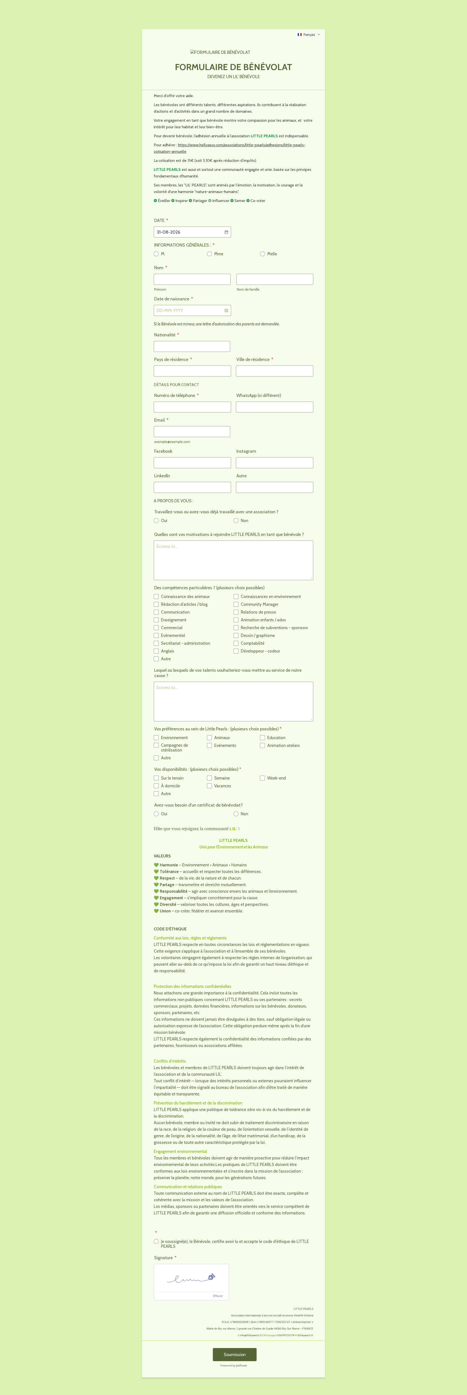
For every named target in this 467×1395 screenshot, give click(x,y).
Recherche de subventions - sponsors (274, 627)
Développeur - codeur (260, 651)
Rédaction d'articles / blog (184, 604)
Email (161, 420)
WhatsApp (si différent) (258, 395)
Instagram (246, 451)
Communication (175, 612)
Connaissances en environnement (271, 596)
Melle (272, 253)
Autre (241, 475)
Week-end (276, 778)
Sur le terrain (172, 778)
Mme (218, 253)
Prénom (160, 289)
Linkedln (162, 475)
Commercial (171, 627)
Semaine (222, 778)
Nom (160, 267)
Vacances (222, 785)
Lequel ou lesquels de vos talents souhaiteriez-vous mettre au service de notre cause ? (228, 673)
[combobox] (309, 34)
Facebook (163, 451)
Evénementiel (173, 635)
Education (276, 737)
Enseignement (173, 619)
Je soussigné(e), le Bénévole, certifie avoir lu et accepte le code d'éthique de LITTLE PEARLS (235, 1244)
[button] (226, 232)
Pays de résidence (173, 359)
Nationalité (166, 335)
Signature (165, 1257)
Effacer (218, 1296)
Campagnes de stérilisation (174, 748)
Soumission (235, 1354)
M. (163, 253)
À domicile (170, 785)
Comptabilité (252, 643)
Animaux (222, 737)
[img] (191, 1278)
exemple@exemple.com (172, 442)
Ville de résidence (254, 359)
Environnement (174, 737)
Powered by (233, 1365)
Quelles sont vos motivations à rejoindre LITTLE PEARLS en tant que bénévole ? (229, 534)
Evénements (225, 745)
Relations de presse (258, 612)
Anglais (167, 651)
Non (244, 520)
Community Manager (259, 604)
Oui (164, 520)
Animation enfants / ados (263, 619)
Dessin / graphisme (258, 635)
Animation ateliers (283, 745)
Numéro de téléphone (176, 395)
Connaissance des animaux (185, 596)
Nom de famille (248, 289)
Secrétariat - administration (185, 643)
